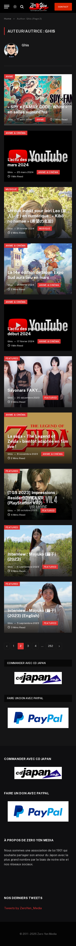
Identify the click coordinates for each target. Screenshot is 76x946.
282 (50, 646)
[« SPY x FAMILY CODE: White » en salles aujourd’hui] (38, 99)
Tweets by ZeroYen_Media (23, 908)
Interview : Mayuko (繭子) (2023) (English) (31, 613)
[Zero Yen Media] (39, 6)
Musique (11, 189)
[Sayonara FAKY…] (38, 381)
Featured (12, 358)
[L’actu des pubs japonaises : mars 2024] (38, 156)
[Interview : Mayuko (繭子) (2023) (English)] (38, 607)
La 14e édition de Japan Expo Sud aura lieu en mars (35, 275)
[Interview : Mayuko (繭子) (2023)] (38, 550)
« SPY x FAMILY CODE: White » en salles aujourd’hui (37, 110)
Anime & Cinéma (16, 133)
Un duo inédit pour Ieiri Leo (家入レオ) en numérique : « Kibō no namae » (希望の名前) (36, 216)
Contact (63, 6)
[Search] (21, 6)
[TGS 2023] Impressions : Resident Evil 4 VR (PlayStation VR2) (32, 497)
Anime (9, 76)
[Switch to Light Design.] (15, 7)
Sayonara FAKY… (24, 390)
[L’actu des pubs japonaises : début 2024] (38, 325)
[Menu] (6, 6)
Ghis (25, 45)
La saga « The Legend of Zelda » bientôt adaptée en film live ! (37, 441)
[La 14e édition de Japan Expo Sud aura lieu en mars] (38, 268)
